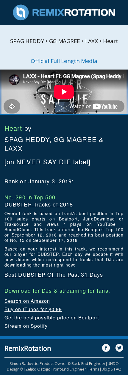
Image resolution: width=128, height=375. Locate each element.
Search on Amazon (27, 300)
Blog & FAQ (111, 369)
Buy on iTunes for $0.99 (33, 309)
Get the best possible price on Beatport (51, 317)
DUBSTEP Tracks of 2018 (38, 204)
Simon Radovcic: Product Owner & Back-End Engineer (57, 363)
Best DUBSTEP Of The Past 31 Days (53, 274)
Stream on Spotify (26, 325)
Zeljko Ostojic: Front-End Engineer (55, 369)
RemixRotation (27, 348)
